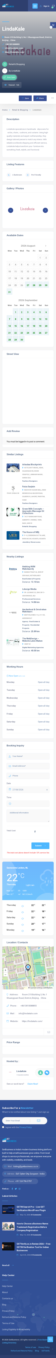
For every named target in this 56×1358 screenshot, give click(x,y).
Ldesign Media (29, 589)
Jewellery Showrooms (31, 542)
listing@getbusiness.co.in (25, 1166)
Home (5, 110)
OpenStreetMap (36, 988)
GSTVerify (45, 1351)
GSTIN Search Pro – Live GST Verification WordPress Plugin (31, 1208)
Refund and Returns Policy (14, 1317)
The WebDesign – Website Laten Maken (32, 639)
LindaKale (21, 1071)
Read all (6, 1265)
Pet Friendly (36, 175)
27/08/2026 (17, 790)
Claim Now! (32, 1084)
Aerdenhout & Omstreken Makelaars (34, 610)
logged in (23, 441)
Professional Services (31, 599)
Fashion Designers (29, 481)
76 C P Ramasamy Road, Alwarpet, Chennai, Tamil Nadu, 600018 (32, 520)
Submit (38, 846)
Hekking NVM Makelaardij (28, 567)
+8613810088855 (12, 44)
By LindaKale (14, 71)
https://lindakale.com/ (15, 52)
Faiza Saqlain (28, 486)
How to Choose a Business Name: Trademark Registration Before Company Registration (33, 1227)
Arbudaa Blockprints (32, 464)
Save (26, 98)
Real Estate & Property (31, 579)
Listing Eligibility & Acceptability (16, 1329)
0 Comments (36, 1215)
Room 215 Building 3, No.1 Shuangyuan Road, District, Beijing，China (27, 38)
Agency (25, 622)
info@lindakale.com (14, 48)
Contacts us (7, 1298)
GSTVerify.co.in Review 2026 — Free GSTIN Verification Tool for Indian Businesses (33, 1247)
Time (9, 797)
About (5, 1292)
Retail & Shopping (20, 110)
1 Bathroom (17, 175)
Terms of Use (8, 1323)
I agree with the (18, 1127)
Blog (4, 1305)
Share (41, 98)
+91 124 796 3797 (23, 1181)
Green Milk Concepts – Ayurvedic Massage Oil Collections (33, 511)
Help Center (7, 1286)
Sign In (46, 6)
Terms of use (30, 1347)
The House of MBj (30, 532)
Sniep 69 (27, 644)
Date (9, 783)
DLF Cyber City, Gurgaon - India (30, 1174)
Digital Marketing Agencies (33, 647)
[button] (45, 210)
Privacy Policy (25, 1127)
